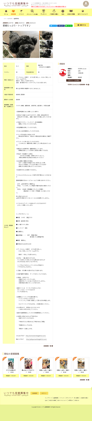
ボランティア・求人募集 (72, 398)
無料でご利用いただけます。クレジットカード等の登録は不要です (48, 6)
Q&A (63, 14)
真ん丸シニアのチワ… (28, 370)
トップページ (48, 398)
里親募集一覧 (47, 346)
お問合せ (70, 400)
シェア (61, 25)
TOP (5, 18)
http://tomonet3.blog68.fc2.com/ (36, 336)
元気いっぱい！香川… (46, 370)
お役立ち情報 (71, 14)
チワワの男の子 (11, 370)
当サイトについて (83, 14)
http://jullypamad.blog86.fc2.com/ (36, 339)
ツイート (54, 25)
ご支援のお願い (54, 14)
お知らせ (76, 400)
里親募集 (13, 14)
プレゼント (43, 14)
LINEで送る (69, 25)
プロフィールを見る (73, 80)
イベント (21, 14)
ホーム (6, 14)
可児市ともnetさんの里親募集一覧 (77, 84)
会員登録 (34, 393)
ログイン (44, 393)
